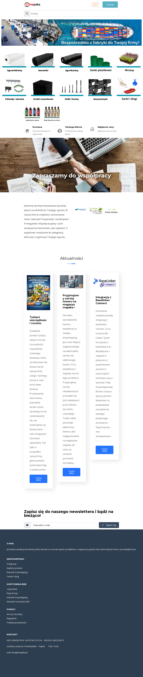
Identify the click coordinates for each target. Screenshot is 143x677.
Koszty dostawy (14, 614)
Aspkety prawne (14, 568)
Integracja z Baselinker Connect (103, 300)
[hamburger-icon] (95, 5)
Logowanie (12, 589)
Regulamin (12, 618)
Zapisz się (110, 525)
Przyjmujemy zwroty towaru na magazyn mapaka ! (71, 301)
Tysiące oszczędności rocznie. (38, 320)
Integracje (12, 563)
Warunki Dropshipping (17, 572)
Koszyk (110, 4)
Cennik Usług (13, 576)
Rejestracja (12, 593)
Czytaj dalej (38, 478)
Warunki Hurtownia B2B (18, 601)
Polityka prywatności (16, 622)
